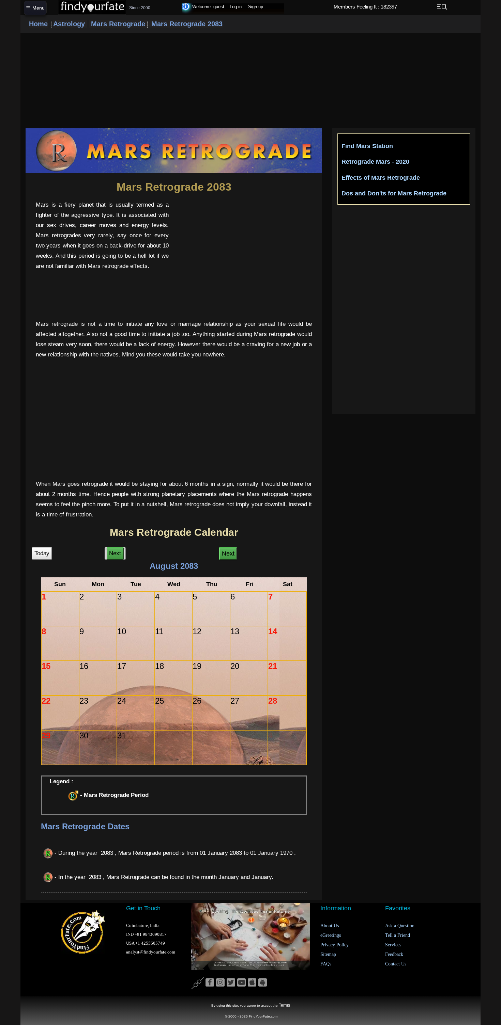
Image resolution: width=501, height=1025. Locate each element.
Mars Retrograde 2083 (186, 24)
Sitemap (328, 954)
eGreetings (330, 935)
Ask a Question (399, 925)
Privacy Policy (334, 944)
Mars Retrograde (118, 24)
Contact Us (395, 963)
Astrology (70, 24)
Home (38, 24)
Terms (284, 1005)
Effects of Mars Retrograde (380, 177)
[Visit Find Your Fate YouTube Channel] (241, 982)
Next (115, 553)
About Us (329, 925)
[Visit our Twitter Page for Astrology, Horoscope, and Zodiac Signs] (231, 982)
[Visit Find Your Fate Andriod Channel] (262, 982)
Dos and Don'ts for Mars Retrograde (393, 193)
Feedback (394, 954)
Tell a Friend (397, 935)
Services (393, 944)
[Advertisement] (250, 80)
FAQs (325, 963)
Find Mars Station (367, 146)
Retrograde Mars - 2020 (375, 161)
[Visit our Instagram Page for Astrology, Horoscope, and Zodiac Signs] (220, 982)
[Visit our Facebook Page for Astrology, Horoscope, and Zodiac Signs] (209, 982)
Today (41, 553)
